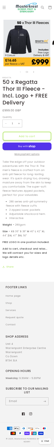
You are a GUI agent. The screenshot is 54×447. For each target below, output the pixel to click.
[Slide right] (34, 72)
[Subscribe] (44, 401)
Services (11, 310)
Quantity (7, 117)
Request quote (15, 317)
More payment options (27, 154)
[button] (4, 7)
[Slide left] (20, 72)
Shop (9, 303)
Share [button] (10, 266)
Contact (11, 324)
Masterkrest (20, 438)
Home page (13, 295)
